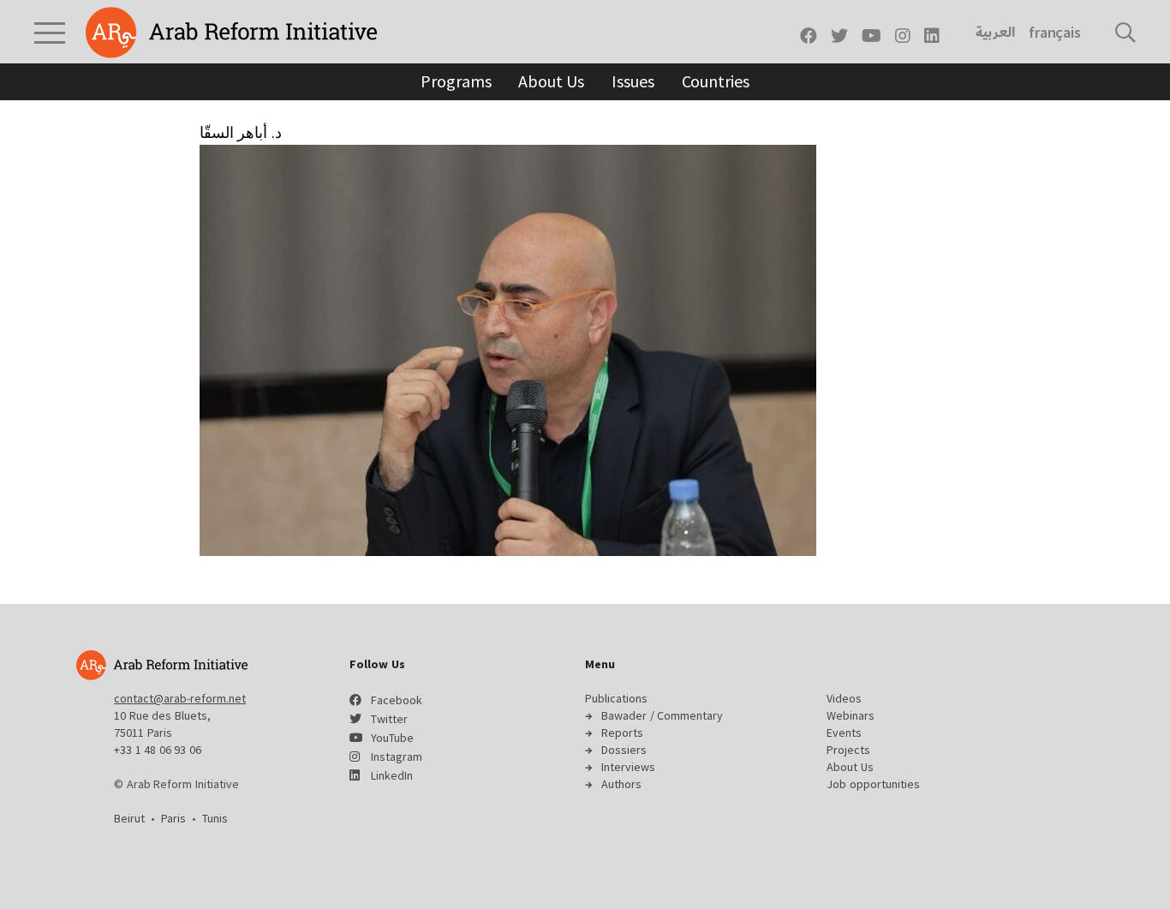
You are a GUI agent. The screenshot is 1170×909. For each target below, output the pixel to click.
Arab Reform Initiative (231, 32)
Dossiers (624, 749)
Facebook (396, 700)
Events (844, 732)
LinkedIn (392, 775)
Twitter (389, 719)
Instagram (396, 756)
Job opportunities (873, 784)
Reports (622, 732)
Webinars (851, 715)
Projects (848, 749)
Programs (456, 81)
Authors (621, 784)
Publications (616, 698)
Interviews (628, 766)
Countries (715, 81)
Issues (633, 81)
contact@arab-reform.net (180, 698)
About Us (551, 81)
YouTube (392, 737)
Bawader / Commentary (662, 715)
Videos (844, 698)
